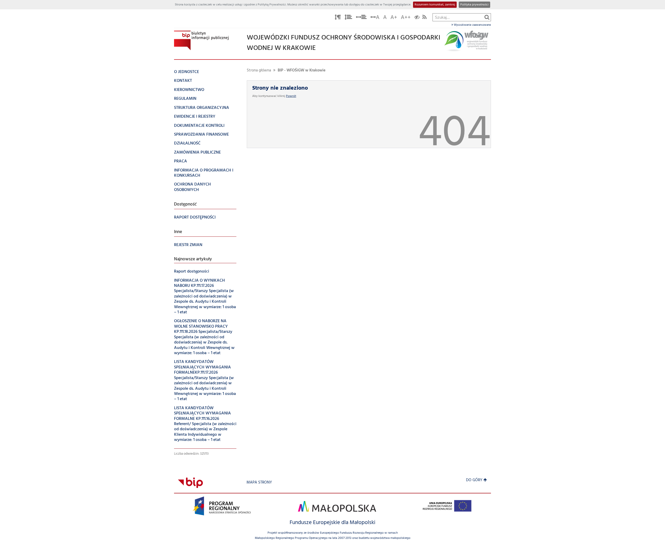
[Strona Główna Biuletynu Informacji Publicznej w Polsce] (190, 483)
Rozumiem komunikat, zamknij (435, 4)
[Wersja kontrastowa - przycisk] (417, 18)
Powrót (291, 96)
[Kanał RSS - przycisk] (424, 18)
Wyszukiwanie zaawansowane (472, 25)
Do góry (474, 480)
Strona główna (259, 71)
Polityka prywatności (474, 4)
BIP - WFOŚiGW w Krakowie (301, 71)
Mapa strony (259, 483)
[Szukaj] (486, 17)
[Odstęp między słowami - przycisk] (361, 18)
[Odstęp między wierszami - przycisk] (348, 18)
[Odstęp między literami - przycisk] (337, 18)
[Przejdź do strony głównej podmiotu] (201, 40)
